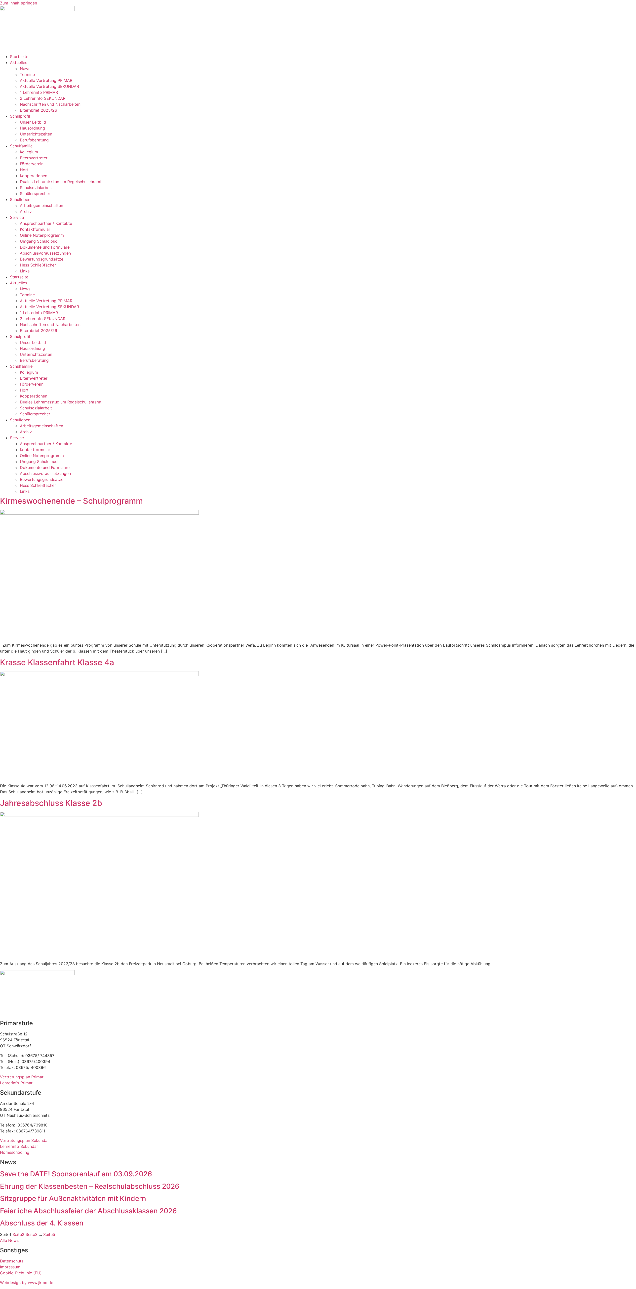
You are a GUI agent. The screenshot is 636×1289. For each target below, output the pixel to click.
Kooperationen (33, 175)
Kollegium (29, 151)
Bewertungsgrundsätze (41, 259)
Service (17, 217)
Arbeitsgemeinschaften (41, 205)
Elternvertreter (33, 157)
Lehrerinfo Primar (16, 1082)
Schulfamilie (21, 145)
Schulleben (20, 199)
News (25, 68)
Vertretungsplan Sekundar (24, 1140)
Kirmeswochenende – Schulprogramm (71, 501)
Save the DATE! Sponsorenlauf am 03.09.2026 (76, 1174)
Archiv (26, 211)
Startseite (19, 56)
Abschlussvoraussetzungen (45, 253)
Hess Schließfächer (38, 265)
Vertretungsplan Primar (21, 1076)
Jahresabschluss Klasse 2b (51, 803)
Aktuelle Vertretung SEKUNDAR (49, 86)
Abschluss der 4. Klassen (41, 1223)
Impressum (10, 1266)
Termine (27, 74)
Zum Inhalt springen (18, 2)
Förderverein (31, 163)
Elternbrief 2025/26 (38, 110)
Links (25, 270)
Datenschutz (12, 1260)
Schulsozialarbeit (36, 187)
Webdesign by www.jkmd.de (26, 1282)
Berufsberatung (34, 139)
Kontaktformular (35, 229)
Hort (24, 169)
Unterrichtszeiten (36, 134)
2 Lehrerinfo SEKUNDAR (42, 98)
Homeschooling (14, 1152)
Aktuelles (18, 62)
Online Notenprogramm (42, 235)
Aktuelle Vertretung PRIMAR (46, 80)
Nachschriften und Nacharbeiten (50, 104)
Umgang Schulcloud (39, 241)
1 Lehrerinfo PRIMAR (39, 92)
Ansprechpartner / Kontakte (46, 223)
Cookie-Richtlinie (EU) (21, 1272)
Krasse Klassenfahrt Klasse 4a (57, 662)
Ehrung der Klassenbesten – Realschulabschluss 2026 (89, 1186)
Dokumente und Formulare (45, 247)
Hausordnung (32, 128)
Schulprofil (20, 116)
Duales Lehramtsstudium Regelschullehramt (61, 181)
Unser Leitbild (33, 122)
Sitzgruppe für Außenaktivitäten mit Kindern (73, 1198)
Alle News (9, 1240)
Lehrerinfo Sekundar (19, 1146)
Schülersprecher (35, 193)
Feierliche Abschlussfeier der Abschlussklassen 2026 (88, 1211)
